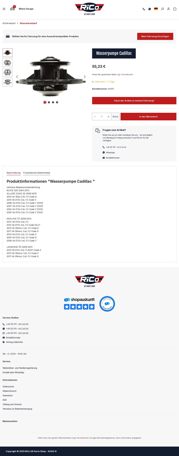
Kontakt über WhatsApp (13, 372)
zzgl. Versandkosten (125, 74)
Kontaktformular (113, 158)
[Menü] (5, 9)
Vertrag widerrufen (14, 342)
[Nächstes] (85, 76)
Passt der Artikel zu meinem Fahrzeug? (134, 100)
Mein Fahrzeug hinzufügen (155, 36)
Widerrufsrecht (9, 391)
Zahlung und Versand (12, 404)
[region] (45, 76)
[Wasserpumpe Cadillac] (51, 76)
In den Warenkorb (148, 116)
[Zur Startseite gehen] (89, 9)
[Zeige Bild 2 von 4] (49, 102)
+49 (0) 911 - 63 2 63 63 (17, 324)
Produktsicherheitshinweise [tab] (36, 172)
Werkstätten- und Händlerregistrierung (20, 368)
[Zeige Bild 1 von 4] (45, 102)
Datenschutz (8, 386)
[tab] (13, 172)
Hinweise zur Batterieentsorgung (17, 409)
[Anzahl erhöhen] (108, 116)
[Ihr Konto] (168, 8)
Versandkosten (83, 438)
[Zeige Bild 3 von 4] (53, 102)
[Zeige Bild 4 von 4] (57, 102)
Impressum (8, 395)
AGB (5, 400)
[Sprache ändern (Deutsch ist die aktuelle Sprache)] (156, 8)
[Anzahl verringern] (95, 116)
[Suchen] (162, 9)
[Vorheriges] (17, 76)
